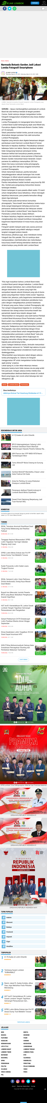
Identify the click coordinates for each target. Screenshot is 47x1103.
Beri (2, 1032)
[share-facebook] (5, 8)
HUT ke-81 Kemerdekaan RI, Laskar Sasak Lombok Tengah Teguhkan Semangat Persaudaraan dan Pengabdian (17, 608)
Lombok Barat (14, 384)
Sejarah (9, 937)
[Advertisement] (23, 34)
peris (25, 1072)
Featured (9, 932)
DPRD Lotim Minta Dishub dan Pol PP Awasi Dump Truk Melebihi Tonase (15, 554)
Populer (35, 3)
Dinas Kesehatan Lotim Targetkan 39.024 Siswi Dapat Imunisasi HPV (17, 633)
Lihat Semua (23, 659)
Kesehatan (27, 1043)
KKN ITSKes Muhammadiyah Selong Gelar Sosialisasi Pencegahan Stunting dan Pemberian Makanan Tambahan (17, 647)
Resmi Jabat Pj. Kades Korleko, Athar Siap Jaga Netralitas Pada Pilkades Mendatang (18, 985)
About (14, 1086)
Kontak (33, 1086)
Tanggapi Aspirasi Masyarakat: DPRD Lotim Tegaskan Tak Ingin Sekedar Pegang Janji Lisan (15, 542)
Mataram (4, 1055)
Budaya (9, 927)
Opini (3, 1060)
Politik (3, 1066)
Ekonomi (9, 922)
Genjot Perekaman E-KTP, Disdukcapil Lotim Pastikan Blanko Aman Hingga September (15, 621)
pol (2, 1075)
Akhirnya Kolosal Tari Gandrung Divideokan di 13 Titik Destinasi (23, 393)
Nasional (4, 1058)
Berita (5, 384)
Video (25, 1069)
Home (2, 61)
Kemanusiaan (6, 1043)
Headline (9, 946)
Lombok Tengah (29, 1049)
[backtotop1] (45, 1089)
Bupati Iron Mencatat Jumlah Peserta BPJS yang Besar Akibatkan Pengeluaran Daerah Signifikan (17, 594)
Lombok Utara (29, 1052)
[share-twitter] (9, 8)
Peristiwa (27, 1063)
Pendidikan (5, 1063)
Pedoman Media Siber (23, 1086)
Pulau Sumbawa (29, 1066)
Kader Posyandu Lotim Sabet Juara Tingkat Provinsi (15, 567)
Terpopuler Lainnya (23, 1022)
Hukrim (8, 917)
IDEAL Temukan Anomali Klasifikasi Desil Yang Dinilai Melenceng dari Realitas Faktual (17, 528)
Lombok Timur (6, 1052)
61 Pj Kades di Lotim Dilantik (15, 957)
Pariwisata (24, 384)
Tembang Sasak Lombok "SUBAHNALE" (14, 971)
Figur (8, 941)
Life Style (4, 1046)
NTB (25, 1055)
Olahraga (27, 1058)
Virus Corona (6, 1072)
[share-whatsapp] (14, 8)
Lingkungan (28, 1046)
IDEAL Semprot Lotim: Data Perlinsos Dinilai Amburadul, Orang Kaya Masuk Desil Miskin (15, 581)
